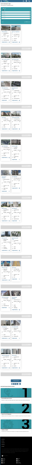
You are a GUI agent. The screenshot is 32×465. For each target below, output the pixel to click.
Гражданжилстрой (6, 336)
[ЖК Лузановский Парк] (16, 234)
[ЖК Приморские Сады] (16, 84)
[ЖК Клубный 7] (16, 204)
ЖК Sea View (14, 355)
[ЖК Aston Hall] (5, 234)
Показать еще (16, 380)
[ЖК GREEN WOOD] (16, 323)
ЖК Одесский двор (5, 297)
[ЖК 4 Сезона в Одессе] (5, 55)
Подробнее (4, 42)
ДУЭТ (15, 186)
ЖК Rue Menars (4, 31)
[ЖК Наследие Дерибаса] (16, 293)
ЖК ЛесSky (4, 117)
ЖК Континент (4, 208)
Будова (15, 40)
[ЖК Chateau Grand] (16, 55)
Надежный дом (16, 218)
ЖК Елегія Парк (4, 267)
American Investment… (5, 248)
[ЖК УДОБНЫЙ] (16, 172)
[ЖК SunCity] (16, 263)
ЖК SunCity (14, 267)
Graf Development (17, 98)
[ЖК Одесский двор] (5, 293)
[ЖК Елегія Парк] (5, 263)
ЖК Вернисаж (4, 326)
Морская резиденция (5, 355)
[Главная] (6, 1)
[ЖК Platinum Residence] (5, 172)
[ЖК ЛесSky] (5, 113)
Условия (2, 446)
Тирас (15, 126)
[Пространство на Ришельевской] (5, 84)
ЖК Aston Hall (4, 237)
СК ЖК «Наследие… (16, 307)
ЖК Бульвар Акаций (15, 117)
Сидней (4, 218)
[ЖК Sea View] (16, 351)
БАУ (14, 277)
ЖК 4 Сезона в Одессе (6, 59)
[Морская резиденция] (5, 351)
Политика (3, 444)
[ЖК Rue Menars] (5, 27)
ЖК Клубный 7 (14, 208)
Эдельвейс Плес (6, 305)
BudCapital (15, 68)
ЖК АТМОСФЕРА (5, 146)
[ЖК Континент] (5, 204)
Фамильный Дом (6, 40)
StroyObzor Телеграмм (5, 455)
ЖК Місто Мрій (14, 146)
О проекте (3, 442)
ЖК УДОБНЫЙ (14, 176)
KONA (4, 126)
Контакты (3, 439)
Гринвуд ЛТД (16, 336)
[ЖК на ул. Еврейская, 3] (16, 27)
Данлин (4, 155)
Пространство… (6, 98)
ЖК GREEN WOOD (15, 326)
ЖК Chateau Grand (15, 59)
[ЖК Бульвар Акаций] (16, 113)
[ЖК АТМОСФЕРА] (5, 142)
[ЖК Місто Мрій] (16, 142)
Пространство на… (5, 87)
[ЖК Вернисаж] (5, 323)
